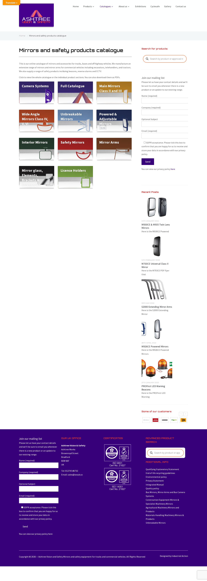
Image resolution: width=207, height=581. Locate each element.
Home (76, 6)
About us (123, 6)
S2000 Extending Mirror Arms (157, 306)
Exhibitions (140, 6)
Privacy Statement (155, 480)
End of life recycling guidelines (160, 473)
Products (87, 6)
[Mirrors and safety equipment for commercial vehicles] (36, 16)
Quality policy (152, 488)
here (173, 169)
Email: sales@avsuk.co (72, 474)
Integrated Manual (155, 484)
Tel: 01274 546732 (69, 470)
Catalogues (105, 6)
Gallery (167, 6)
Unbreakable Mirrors (156, 522)
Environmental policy (156, 476)
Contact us (181, 6)
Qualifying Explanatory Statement (162, 469)
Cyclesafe (155, 6)
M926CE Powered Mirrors (155, 346)
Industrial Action (180, 556)
